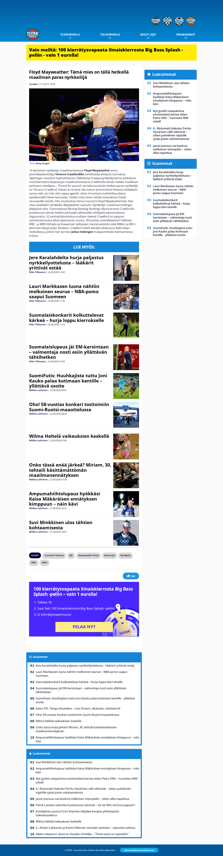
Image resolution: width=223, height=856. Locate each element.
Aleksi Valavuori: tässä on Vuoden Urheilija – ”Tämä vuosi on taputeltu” (82, 834)
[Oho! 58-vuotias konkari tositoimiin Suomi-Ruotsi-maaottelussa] (126, 415)
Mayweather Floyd (88, 555)
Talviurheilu (110, 34)
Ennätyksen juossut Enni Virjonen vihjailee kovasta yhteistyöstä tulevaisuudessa (77, 813)
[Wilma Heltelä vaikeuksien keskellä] (126, 446)
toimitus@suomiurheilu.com (139, 850)
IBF (71, 555)
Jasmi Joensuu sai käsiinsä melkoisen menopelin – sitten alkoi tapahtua (82, 799)
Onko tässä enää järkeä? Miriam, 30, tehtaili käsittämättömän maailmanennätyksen (70, 470)
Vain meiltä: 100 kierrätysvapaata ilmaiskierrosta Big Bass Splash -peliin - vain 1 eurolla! (106, 52)
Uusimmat (40, 657)
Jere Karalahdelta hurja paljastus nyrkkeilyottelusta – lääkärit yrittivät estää (66, 262)
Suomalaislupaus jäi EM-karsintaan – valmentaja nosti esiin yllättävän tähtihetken (69, 352)
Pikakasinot (185, 34)
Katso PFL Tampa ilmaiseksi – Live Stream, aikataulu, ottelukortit (78, 708)
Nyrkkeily (125, 555)
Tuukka (33, 84)
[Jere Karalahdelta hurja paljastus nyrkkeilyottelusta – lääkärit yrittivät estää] (126, 268)
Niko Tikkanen (37, 272)
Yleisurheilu (70, 34)
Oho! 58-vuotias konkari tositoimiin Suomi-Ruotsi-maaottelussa (69, 407)
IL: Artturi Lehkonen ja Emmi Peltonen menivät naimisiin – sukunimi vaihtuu (85, 828)
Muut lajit (148, 34)
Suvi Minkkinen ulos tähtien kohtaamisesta (60, 525)
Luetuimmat (41, 753)
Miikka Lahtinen (38, 390)
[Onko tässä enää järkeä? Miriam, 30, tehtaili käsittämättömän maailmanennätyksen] (126, 475)
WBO (44, 562)
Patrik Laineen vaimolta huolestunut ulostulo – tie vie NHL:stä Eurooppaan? (85, 805)
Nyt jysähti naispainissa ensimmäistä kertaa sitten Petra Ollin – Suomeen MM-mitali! (87, 780)
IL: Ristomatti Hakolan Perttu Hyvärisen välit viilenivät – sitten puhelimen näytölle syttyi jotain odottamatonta (83, 790)
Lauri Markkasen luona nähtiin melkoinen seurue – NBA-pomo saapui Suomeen (64, 291)
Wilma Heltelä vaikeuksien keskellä (69, 436)
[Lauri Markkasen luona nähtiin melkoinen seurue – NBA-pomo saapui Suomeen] (126, 297)
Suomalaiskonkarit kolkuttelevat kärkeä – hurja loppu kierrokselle (66, 317)
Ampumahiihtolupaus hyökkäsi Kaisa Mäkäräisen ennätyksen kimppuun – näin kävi (64, 498)
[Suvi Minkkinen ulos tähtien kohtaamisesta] (126, 533)
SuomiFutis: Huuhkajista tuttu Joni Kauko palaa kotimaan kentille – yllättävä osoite (68, 380)
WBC (33, 562)
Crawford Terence (54, 555)
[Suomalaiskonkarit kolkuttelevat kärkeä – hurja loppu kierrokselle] (126, 325)
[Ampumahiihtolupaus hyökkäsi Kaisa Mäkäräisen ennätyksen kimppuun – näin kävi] (126, 504)
